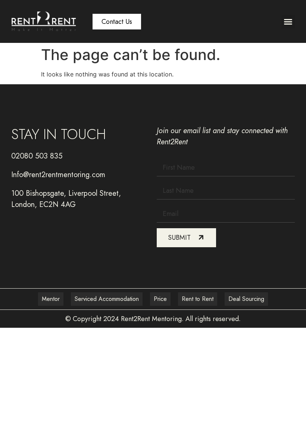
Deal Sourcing (246, 299)
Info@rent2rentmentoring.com (58, 174)
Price (160, 299)
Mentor (51, 299)
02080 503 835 (36, 156)
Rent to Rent (197, 299)
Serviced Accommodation (107, 299)
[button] (288, 21)
